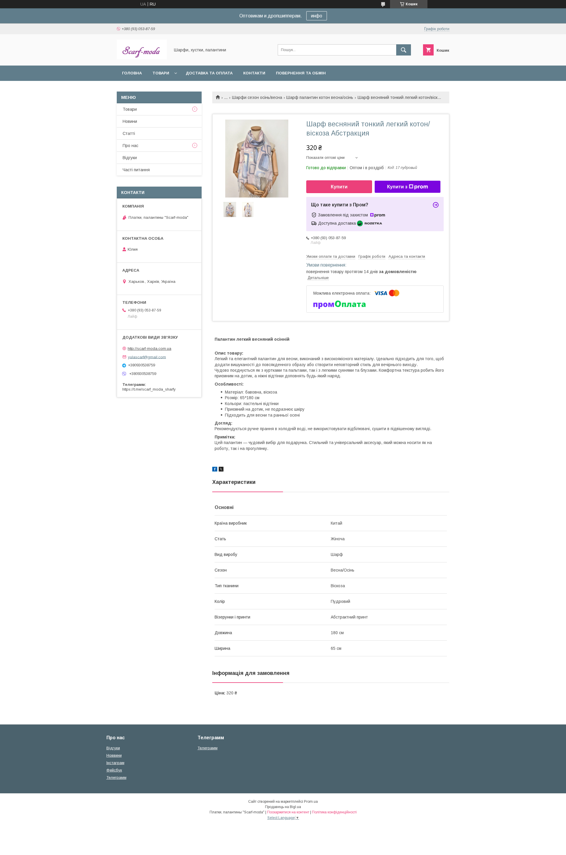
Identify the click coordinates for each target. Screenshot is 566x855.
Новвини (114, 755)
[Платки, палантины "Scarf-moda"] (142, 58)
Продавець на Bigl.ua (283, 807)
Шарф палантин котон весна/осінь (319, 97)
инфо (316, 15)
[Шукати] (403, 50)
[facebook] (214, 470)
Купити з (397, 186)
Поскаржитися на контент (288, 812)
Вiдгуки (130, 157)
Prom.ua (311, 801)
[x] (221, 470)
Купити (339, 186)
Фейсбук (114, 770)
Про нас (130, 145)
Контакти (254, 73)
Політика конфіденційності (334, 812)
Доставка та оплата (209, 73)
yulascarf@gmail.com (147, 357)
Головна (132, 73)
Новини (130, 121)
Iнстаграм (115, 763)
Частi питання (136, 169)
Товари (160, 73)
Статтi (129, 133)
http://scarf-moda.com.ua (149, 348)
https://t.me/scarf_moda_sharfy (149, 389)
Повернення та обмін (301, 73)
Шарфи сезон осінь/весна (257, 97)
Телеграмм (116, 777)
